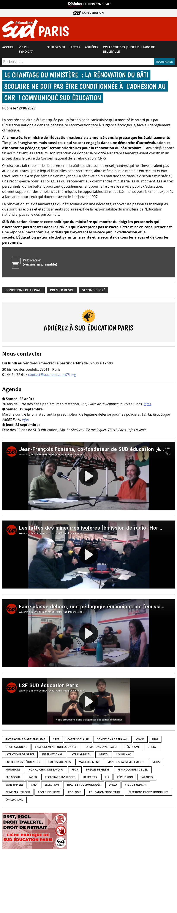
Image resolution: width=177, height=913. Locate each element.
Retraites (90, 777)
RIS (107, 777)
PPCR (75, 769)
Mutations (13, 769)
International (52, 754)
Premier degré (62, 290)
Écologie (74, 792)
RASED (32, 777)
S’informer (56, 47)
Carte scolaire (78, 739)
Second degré (93, 290)
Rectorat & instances (60, 777)
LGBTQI (103, 754)
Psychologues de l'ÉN (132, 769)
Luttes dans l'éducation (23, 762)
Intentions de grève (20, 754)
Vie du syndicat (26, 49)
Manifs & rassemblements (125, 762)
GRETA (152, 747)
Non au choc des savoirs (46, 769)
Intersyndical (81, 754)
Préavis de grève (97, 769)
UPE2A (113, 784)
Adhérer (92, 47)
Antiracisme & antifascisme (25, 739)
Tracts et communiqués (84, 784)
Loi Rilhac (123, 754)
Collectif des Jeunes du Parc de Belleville (129, 49)
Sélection (52, 784)
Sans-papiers (14, 784)
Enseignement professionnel (55, 747)
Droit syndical (16, 747)
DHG (155, 739)
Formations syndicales (100, 747)
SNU (34, 784)
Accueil (8, 47)
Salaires (147, 777)
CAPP (56, 739)
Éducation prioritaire (104, 792)
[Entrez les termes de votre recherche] (78, 61)
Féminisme (132, 747)
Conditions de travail (23, 290)
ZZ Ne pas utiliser (18, 792)
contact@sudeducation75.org (52, 374)
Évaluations (14, 800)
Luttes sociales (59, 762)
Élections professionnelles (148, 792)
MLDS (156, 762)
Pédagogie (13, 777)
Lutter (75, 47)
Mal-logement (89, 762)
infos (147, 404)
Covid (140, 739)
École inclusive (49, 792)
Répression (125, 777)
